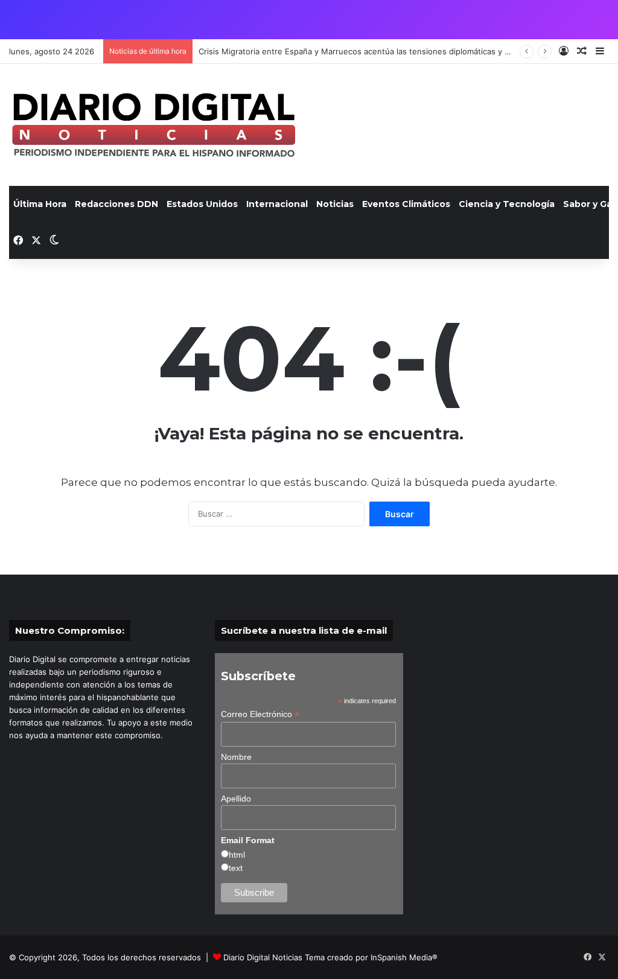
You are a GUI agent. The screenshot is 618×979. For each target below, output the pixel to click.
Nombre (236, 757)
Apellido (236, 798)
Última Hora (39, 204)
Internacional (277, 204)
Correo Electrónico (260, 714)
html (237, 854)
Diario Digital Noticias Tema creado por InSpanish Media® (330, 957)
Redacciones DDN (116, 204)
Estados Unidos (202, 204)
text (236, 868)
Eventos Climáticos (406, 204)
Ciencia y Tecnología (507, 204)
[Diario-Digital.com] (153, 125)
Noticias (335, 204)
